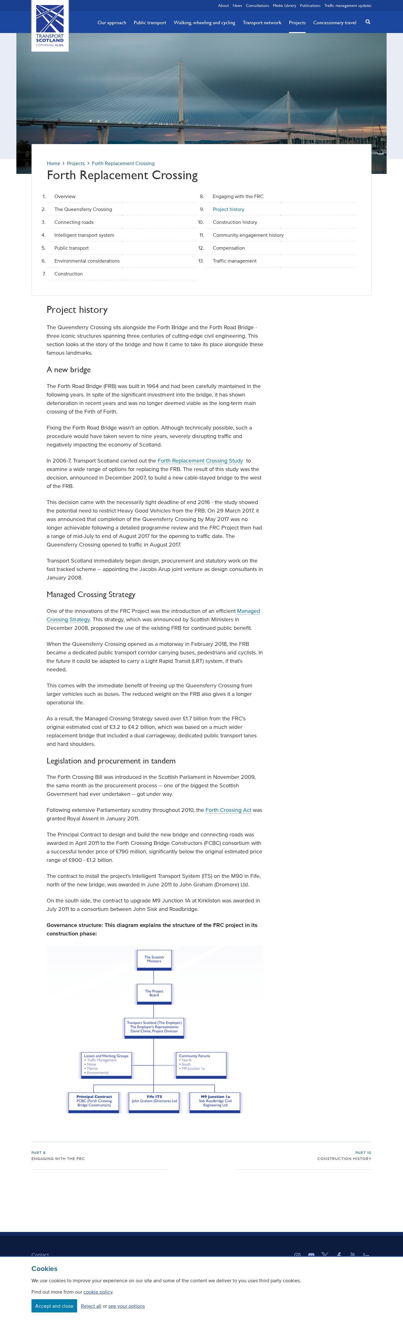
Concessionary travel (334, 22)
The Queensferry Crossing (83, 209)
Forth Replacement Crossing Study (200, 461)
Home (53, 163)
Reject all (91, 1306)
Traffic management (235, 260)
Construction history (235, 222)
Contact (40, 1254)
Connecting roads (74, 222)
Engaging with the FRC (238, 196)
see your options (126, 1306)
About (223, 5)
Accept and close (54, 1306)
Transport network (262, 22)
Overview (65, 196)
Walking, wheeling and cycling (204, 22)
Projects (297, 22)
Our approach (112, 22)
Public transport (150, 22)
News (237, 5)
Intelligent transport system (84, 235)
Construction (68, 273)
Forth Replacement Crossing (123, 163)
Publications (310, 5)
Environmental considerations (87, 260)
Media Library (284, 5)
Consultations (257, 5)
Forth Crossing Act (228, 810)
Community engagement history (248, 235)
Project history (228, 209)
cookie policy (97, 1292)
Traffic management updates (348, 5)
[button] (366, 21)
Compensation (229, 248)
